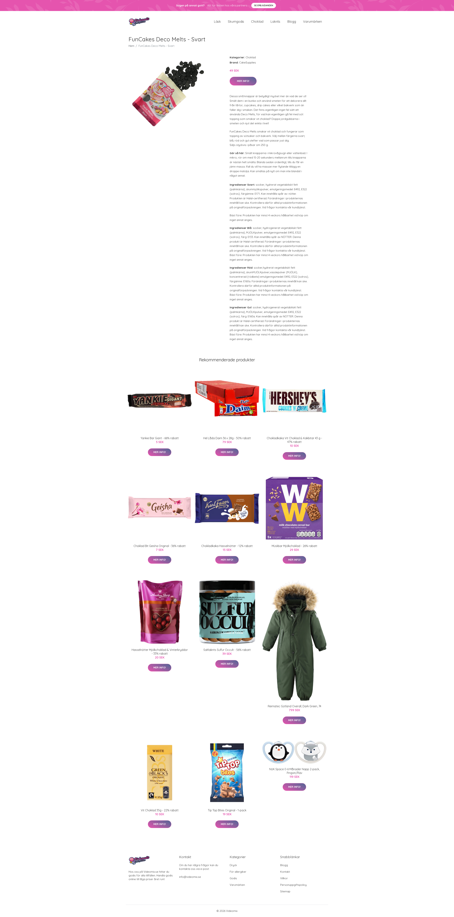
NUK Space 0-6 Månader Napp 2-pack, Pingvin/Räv (294, 771)
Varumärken (312, 22)
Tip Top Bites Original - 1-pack (227, 810)
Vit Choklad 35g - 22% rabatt (160, 810)
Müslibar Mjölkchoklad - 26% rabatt (294, 546)
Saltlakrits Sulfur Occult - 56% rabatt (227, 650)
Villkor (284, 878)
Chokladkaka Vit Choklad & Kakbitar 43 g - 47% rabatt (294, 440)
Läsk (217, 22)
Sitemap (285, 891)
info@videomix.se (190, 877)
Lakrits (275, 22)
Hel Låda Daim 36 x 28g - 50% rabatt (227, 438)
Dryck (233, 865)
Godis (233, 878)
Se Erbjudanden (263, 5)
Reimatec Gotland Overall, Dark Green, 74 (294, 706)
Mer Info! (243, 81)
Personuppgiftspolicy (293, 885)
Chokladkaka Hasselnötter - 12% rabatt (227, 546)
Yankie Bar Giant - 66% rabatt (160, 438)
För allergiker (238, 871)
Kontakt (285, 871)
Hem (131, 46)
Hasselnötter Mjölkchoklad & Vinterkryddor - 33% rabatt (160, 651)
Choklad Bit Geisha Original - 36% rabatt (160, 546)
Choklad (257, 22)
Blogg (291, 22)
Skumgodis (236, 22)
